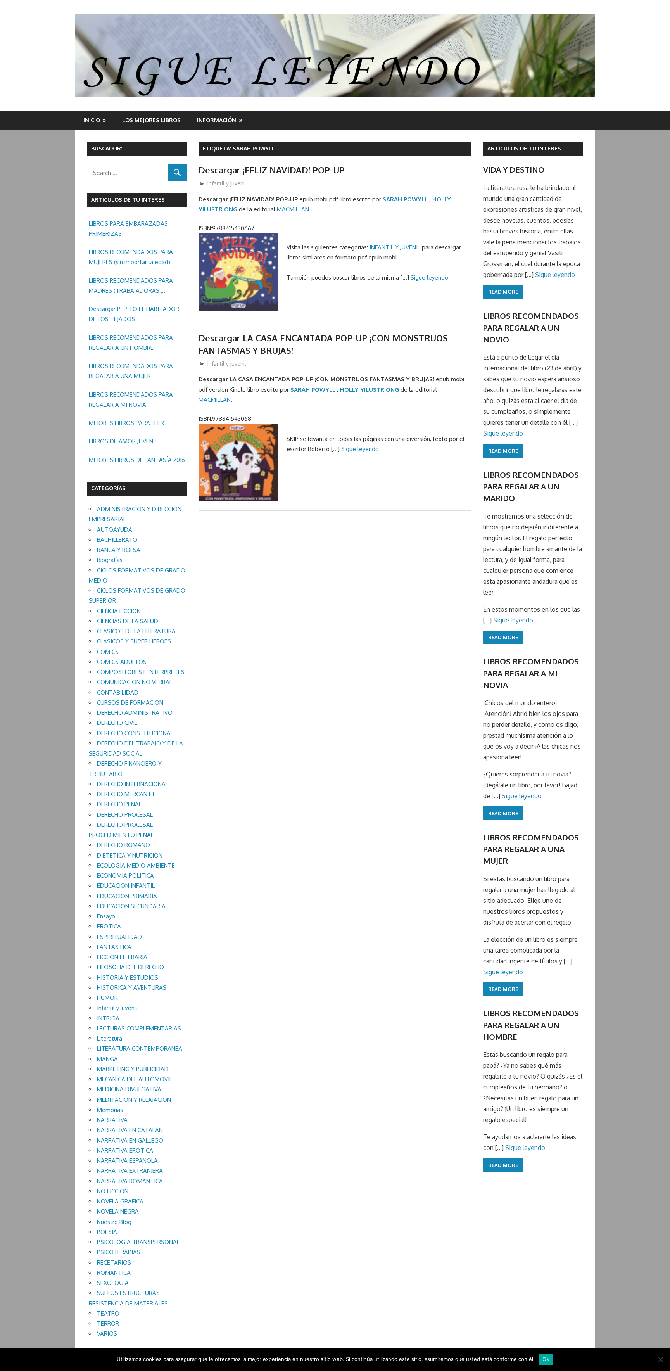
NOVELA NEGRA (118, 1211)
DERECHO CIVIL (117, 722)
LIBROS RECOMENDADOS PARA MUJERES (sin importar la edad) (131, 257)
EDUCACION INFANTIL (126, 885)
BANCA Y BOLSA (118, 549)
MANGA (107, 1059)
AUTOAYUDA (114, 529)
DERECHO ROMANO (123, 845)
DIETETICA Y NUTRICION (129, 855)
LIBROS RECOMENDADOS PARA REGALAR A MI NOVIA (131, 399)
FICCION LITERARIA (122, 957)
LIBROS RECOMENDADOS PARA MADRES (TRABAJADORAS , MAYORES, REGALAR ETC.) (131, 286)
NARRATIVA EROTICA (125, 1150)
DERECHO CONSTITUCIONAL (135, 733)
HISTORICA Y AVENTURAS (131, 987)
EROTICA (109, 926)
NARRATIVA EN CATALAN (130, 1130)
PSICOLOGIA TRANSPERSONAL (138, 1242)
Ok (545, 1359)
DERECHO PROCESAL (125, 814)
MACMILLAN (293, 209)
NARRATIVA (112, 1120)
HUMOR (107, 997)
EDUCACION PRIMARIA (127, 896)
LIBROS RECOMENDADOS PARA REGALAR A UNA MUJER (131, 371)
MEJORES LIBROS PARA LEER (126, 423)
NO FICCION (112, 1191)
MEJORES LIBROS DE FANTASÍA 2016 (137, 459)
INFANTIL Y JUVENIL (395, 247)
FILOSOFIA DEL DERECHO (130, 967)
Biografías (110, 560)
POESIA (107, 1232)
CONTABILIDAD (117, 692)
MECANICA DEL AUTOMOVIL (134, 1079)
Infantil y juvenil (226, 183)
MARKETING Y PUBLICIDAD (133, 1069)
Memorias (110, 1109)
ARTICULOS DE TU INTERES (524, 148)
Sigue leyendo (429, 277)
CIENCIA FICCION (119, 611)
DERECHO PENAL (119, 804)
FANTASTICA (114, 947)
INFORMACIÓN (216, 120)
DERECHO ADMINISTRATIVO (135, 712)
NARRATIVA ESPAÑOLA (127, 1160)
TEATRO (108, 1313)
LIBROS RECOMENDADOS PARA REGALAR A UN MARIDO (531, 486)
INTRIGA (108, 1018)
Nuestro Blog (114, 1222)
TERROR (108, 1323)
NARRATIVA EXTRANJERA (130, 1170)
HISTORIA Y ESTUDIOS (127, 977)
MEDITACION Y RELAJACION (134, 1099)
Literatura (109, 1038)
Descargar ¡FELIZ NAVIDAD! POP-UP (272, 169)
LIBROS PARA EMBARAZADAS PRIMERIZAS (128, 228)
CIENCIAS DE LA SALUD (127, 621)
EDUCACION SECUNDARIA (131, 906)
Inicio (91, 120)
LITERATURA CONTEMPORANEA (139, 1048)
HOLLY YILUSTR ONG (369, 389)
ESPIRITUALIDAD (119, 937)
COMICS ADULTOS (122, 662)
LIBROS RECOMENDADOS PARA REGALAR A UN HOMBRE (131, 342)
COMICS (108, 651)
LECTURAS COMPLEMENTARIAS (139, 1028)
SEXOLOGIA (113, 1282)
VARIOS (107, 1333)
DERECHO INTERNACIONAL (132, 784)
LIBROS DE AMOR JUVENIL (123, 441)
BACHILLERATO (117, 539)
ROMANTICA (114, 1272)
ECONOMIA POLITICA (125, 875)
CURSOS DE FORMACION (130, 702)
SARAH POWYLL (405, 199)
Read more (503, 292)
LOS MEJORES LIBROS (151, 120)
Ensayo (106, 916)
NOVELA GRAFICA (120, 1201)
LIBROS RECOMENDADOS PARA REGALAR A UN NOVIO (531, 327)
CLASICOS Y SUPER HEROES (134, 641)
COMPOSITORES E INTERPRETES (141, 672)
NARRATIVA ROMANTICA (130, 1181)
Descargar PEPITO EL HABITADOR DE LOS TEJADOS (134, 314)
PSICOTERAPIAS (118, 1252)
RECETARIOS (114, 1262)
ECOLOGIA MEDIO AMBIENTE (136, 865)
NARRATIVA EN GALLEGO (130, 1140)
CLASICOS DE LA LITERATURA (136, 631)
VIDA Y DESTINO (513, 169)
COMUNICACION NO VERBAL (134, 682)
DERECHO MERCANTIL (126, 794)
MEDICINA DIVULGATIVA (129, 1089)
